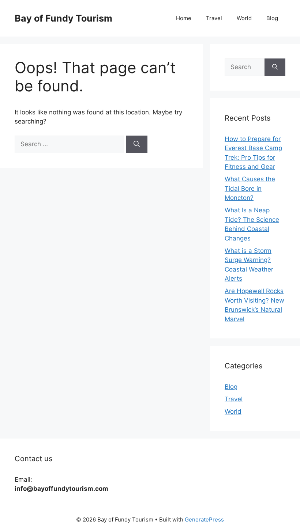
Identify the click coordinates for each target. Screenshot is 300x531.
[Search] (136, 144)
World (244, 18)
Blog (272, 18)
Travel (214, 18)
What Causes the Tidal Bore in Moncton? (250, 188)
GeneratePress (204, 519)
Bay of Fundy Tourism (63, 18)
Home (183, 18)
